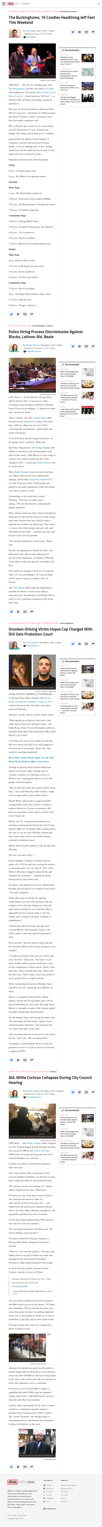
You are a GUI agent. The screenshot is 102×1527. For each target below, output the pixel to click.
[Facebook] (44, 1488)
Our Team (64, 1495)
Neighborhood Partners (69, 1485)
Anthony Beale (40, 417)
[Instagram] (44, 1498)
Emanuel (25, 471)
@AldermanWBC (20, 1286)
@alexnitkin (31, 36)
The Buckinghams (17, 88)
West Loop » (65, 55)
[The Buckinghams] (32, 59)
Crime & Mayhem (39, 326)
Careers (63, 1498)
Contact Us (64, 1492)
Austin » (63, 407)
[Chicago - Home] (13, 3)
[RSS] (44, 1501)
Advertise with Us (67, 1488)
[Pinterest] (44, 1492)
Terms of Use (11, 1515)
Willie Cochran (34, 1143)
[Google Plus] (44, 1495)
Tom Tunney (18, 587)
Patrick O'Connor (42, 1150)
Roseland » (64, 666)
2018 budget (37, 447)
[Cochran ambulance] (27, 1346)
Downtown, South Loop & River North (29, 1072)
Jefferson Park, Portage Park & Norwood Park (33, 11)
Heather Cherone (33, 345)
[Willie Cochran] (37, 1441)
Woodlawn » (65, 369)
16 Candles (49, 88)
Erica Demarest (32, 642)
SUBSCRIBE (51, 1509)
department (29, 421)
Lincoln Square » (67, 381)
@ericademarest (32, 645)
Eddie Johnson (44, 462)
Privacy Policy (22, 1515)
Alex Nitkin (30, 30)
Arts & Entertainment (68, 11)
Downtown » (65, 95)
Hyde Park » (65, 83)
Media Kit (64, 1501)
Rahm (18, 471)
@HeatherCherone (33, 351)
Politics (50, 326)
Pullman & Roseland (20, 326)
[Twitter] (44, 1485)
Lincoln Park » (66, 69)
